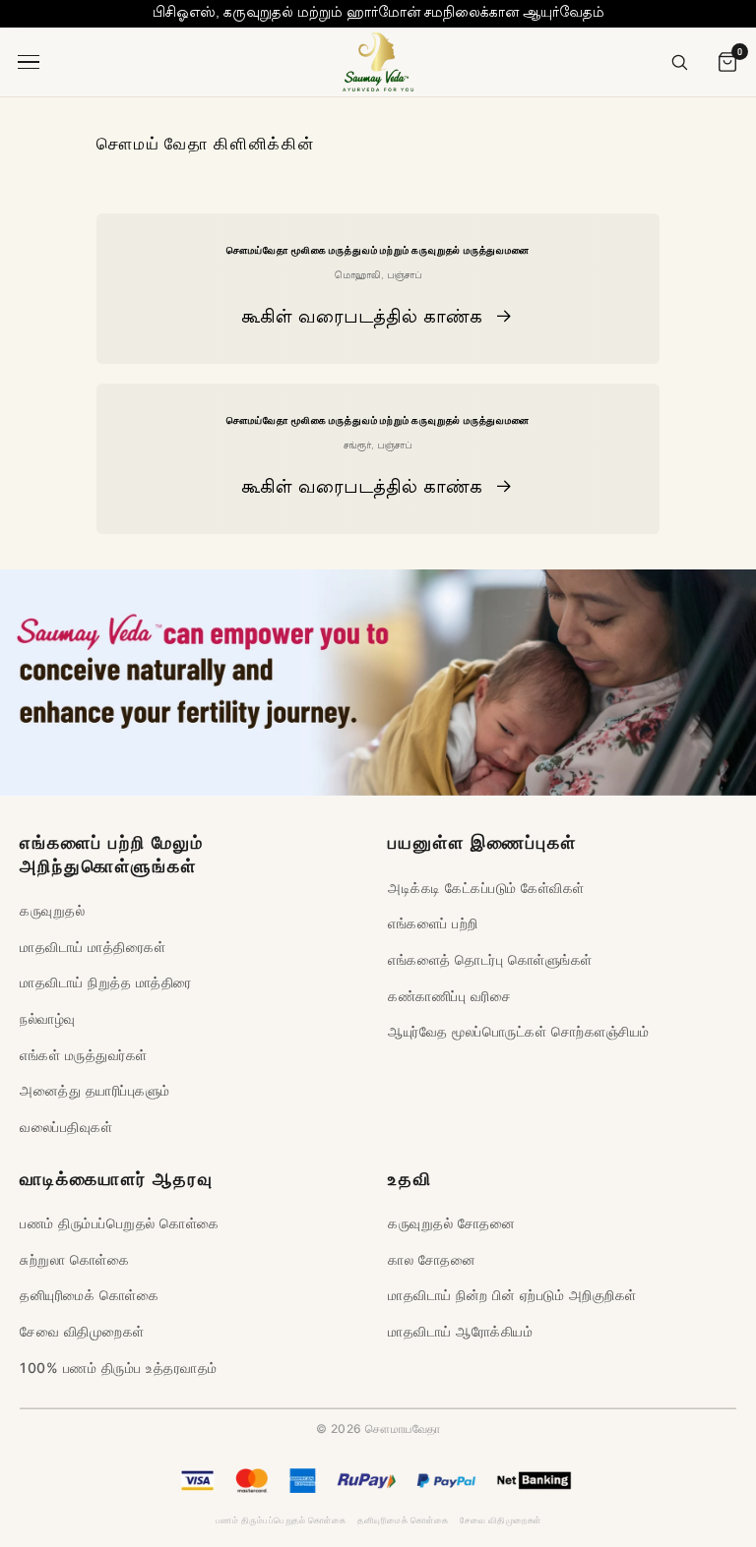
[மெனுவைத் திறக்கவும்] (31, 62)
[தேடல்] (679, 62)
